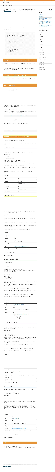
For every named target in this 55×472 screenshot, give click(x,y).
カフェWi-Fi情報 (42, 52)
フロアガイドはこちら (10, 130)
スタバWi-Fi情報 (42, 54)
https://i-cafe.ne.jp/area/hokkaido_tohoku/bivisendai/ (21, 246)
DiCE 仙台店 (10, 48)
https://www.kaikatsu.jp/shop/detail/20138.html (19, 428)
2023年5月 (41, 39)
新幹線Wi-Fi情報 (42, 64)
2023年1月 (41, 44)
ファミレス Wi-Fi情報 (43, 57)
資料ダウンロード (41, 16)
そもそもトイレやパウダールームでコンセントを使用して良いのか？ (18, 35)
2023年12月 (41, 36)
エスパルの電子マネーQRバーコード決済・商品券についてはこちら (17, 115)
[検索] (51, 0)
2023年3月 (41, 41)
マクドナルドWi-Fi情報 (43, 59)
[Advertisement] (20, 19)
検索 (50, 9)
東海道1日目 (41, 14)
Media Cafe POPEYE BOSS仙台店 (13, 51)
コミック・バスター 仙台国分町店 (13, 49)
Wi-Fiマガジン (6, 2)
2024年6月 (41, 34)
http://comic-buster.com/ (14, 380)
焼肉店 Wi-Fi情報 (42, 69)
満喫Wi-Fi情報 (42, 67)
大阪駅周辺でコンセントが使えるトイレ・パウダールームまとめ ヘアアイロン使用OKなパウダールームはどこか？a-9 (45, 22)
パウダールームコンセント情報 (7, 11)
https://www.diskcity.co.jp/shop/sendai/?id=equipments (21, 314)
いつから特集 (42, 49)
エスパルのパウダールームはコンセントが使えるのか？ (16, 36)
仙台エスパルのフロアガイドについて (14, 41)
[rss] (50, 0)
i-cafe (14, 236)
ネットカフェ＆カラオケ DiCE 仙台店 (18, 304)
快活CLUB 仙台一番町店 (12, 50)
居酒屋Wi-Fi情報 (42, 62)
